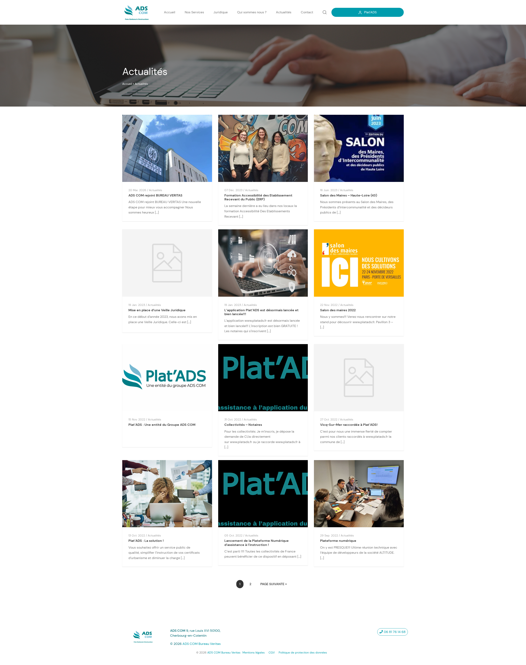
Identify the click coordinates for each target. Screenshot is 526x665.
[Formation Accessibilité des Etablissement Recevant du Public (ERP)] (263, 148)
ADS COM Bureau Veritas (201, 644)
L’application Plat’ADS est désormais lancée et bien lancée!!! (261, 312)
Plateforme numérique (338, 541)
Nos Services (194, 12)
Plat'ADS (370, 12)
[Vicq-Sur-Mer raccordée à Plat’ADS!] (359, 377)
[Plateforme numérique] (359, 493)
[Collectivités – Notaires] (263, 377)
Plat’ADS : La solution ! (146, 541)
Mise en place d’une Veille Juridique (157, 310)
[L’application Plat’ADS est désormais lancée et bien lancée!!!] (263, 263)
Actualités (283, 12)
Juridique (220, 12)
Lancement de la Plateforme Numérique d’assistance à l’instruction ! (256, 543)
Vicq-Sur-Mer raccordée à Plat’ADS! (349, 425)
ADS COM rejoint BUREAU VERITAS (155, 195)
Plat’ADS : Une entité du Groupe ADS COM (161, 425)
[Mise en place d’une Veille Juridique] (167, 263)
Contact (307, 12)
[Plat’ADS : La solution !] (167, 493)
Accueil (169, 12)
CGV (272, 652)
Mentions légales (253, 652)
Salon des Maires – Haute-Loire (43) (348, 195)
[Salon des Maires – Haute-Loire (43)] (359, 148)
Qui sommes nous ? (251, 12)
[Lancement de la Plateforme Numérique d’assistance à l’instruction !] (263, 493)
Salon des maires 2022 (338, 310)
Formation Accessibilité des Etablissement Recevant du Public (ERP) (258, 197)
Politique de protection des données (303, 652)
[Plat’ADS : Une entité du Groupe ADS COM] (167, 377)
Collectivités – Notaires (243, 425)
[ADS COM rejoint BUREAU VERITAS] (167, 148)
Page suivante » (273, 584)
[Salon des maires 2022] (359, 263)
